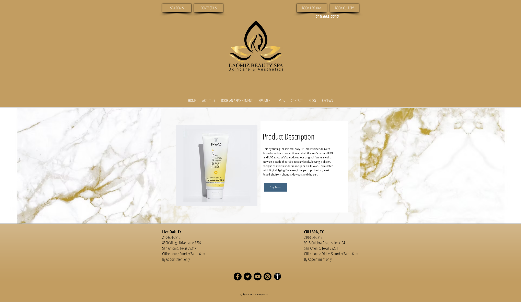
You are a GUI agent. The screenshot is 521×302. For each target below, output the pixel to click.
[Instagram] (267, 276)
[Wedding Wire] (277, 276)
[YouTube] (258, 276)
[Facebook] (238, 276)
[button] (208, 100)
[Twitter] (248, 276)
